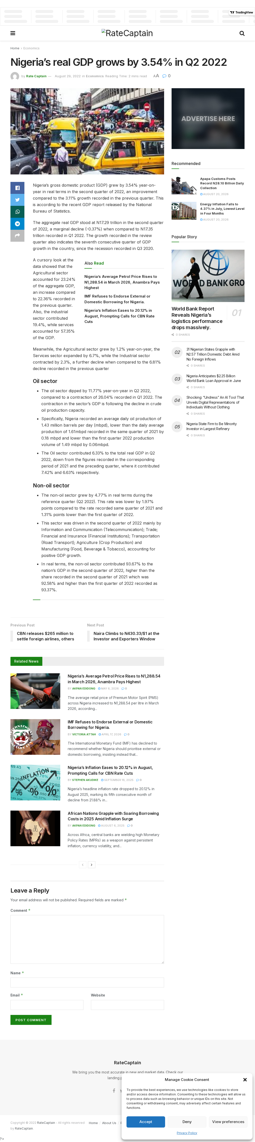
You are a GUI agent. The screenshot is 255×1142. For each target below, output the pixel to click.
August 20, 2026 (215, 194)
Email (16, 995)
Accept (145, 1121)
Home (14, 48)
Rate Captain (36, 76)
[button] (245, 1079)
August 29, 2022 (68, 76)
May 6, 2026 (109, 688)
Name (17, 973)
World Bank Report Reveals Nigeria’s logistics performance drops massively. (197, 318)
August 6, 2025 (112, 825)
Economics (31, 48)
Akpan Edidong (83, 688)
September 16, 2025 (118, 780)
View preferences (228, 1121)
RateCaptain (46, 1123)
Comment (20, 910)
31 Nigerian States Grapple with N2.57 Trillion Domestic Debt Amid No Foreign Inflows (213, 354)
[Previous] (82, 864)
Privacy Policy (187, 1133)
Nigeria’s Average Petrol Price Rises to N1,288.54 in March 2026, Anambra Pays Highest (122, 282)
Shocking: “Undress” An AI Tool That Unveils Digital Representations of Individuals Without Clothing (215, 402)
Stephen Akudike (85, 780)
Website (98, 995)
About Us (109, 1123)
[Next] (91, 864)
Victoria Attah (84, 734)
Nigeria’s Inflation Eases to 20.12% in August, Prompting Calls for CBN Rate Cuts (119, 316)
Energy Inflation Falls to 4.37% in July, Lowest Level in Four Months (222, 208)
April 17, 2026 (111, 734)
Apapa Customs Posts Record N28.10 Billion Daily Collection (222, 183)
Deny (187, 1121)
